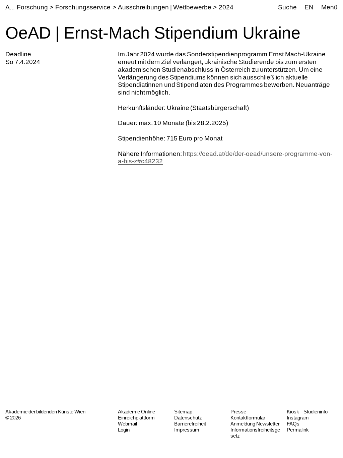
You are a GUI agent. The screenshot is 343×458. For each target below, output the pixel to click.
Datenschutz (188, 417)
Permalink (298, 430)
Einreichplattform (136, 417)
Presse (238, 411)
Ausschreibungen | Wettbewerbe (164, 7)
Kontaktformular (247, 417)
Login (124, 430)
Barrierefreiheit (190, 423)
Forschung (32, 7)
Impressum (186, 430)
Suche (287, 7)
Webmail (127, 423)
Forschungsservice (83, 7)
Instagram (298, 417)
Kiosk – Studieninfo (307, 411)
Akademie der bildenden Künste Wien (45, 411)
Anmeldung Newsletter (255, 423)
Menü (329, 7)
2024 (226, 7)
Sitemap (183, 411)
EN (309, 7)
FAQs (293, 423)
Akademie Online (136, 411)
